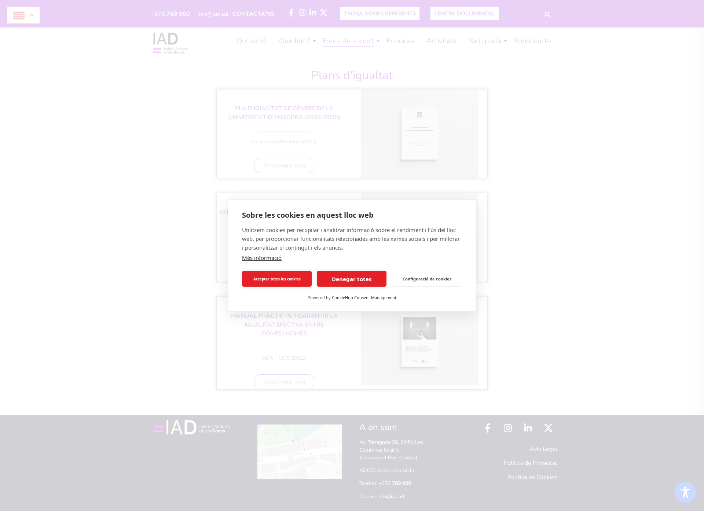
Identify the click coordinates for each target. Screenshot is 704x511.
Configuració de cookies (427, 279)
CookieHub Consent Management (364, 297)
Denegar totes (351, 279)
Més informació (262, 257)
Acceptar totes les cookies (277, 279)
